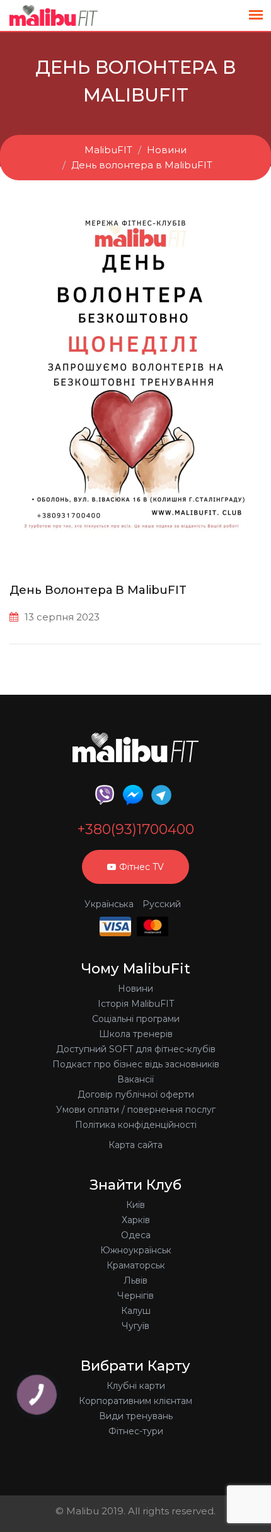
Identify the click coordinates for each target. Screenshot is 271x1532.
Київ (135, 1204)
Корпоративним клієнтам (135, 1401)
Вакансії (135, 1079)
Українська (109, 904)
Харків (136, 1220)
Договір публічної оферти (136, 1094)
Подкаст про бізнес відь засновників (135, 1064)
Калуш (136, 1310)
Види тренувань (136, 1416)
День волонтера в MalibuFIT (141, 165)
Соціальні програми (136, 1018)
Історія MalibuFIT (136, 1003)
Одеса (136, 1235)
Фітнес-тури (135, 1431)
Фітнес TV (141, 867)
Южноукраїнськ (135, 1250)
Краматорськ (136, 1265)
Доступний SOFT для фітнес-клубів (136, 1049)
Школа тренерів (136, 1034)
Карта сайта (135, 1145)
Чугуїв (135, 1326)
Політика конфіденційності (136, 1124)
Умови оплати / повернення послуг (136, 1109)
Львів (135, 1280)
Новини (167, 150)
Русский (161, 904)
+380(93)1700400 (135, 829)
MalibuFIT (108, 150)
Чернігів (135, 1295)
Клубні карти (136, 1385)
